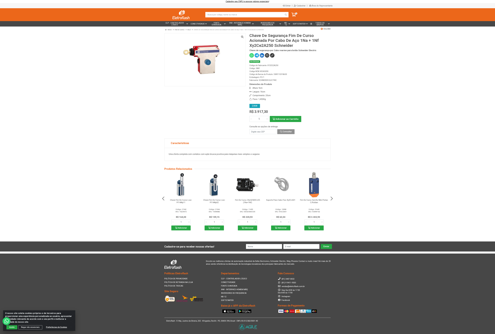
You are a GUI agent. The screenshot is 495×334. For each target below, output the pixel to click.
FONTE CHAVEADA (229, 286)
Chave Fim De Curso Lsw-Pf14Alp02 (214, 201)
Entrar (288, 6)
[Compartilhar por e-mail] (267, 55)
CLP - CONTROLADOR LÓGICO (234, 278)
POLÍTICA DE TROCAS (173, 286)
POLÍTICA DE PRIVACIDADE (176, 278)
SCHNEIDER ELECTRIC (268, 80)
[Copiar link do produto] (272, 55)
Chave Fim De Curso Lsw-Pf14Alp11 (181, 201)
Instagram (285, 296)
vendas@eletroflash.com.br (293, 286)
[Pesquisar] (285, 14)
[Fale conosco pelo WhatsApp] (6, 321)
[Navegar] (163, 198)
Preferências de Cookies (56, 327)
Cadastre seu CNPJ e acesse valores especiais (247, 1)
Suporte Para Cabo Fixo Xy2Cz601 (280, 200)
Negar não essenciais (30, 327)
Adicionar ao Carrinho (287, 119)
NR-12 (223, 297)
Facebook (285, 300)
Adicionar (182, 228)
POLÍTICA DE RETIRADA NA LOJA (178, 282)
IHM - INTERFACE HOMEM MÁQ (234, 289)
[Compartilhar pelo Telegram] (257, 55)
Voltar (327, 29)
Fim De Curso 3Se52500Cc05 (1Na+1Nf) (247, 201)
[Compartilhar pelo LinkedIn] (262, 55)
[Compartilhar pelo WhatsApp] (251, 55)
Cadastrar (301, 6)
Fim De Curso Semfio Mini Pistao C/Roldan (314, 201)
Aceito (12, 327)
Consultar (287, 131)
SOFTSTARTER (227, 300)
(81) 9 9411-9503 (288, 282)
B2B (255, 106)
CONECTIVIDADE (228, 282)
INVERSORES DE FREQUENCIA (233, 293)
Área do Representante (322, 6)
